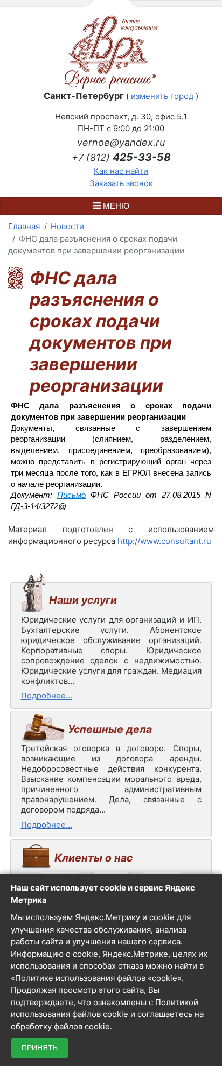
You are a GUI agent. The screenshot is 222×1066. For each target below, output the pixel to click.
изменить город (162, 96)
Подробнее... (46, 695)
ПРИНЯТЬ (40, 1047)
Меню (115, 205)
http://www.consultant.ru (164, 541)
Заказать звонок (121, 183)
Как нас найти (121, 171)
